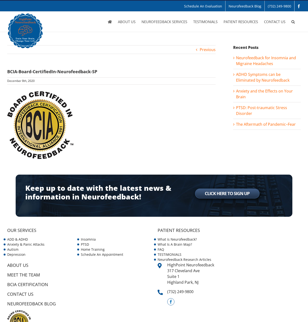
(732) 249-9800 (180, 291)
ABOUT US (17, 265)
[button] (293, 22)
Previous (208, 49)
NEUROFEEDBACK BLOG (31, 304)
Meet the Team (23, 275)
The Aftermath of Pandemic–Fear (266, 124)
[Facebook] (170, 301)
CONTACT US (20, 294)
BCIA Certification (27, 284)
